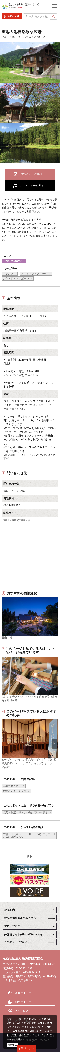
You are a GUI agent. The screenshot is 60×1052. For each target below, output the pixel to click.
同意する (12, 1044)
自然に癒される (12, 786)
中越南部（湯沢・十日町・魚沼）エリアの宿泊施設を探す (27, 835)
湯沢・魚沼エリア (13, 260)
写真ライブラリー (25, 993)
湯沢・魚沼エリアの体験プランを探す (25, 812)
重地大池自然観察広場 (17, 520)
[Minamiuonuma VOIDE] (30, 892)
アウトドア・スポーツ (34, 273)
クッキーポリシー (37, 1035)
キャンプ (8, 273)
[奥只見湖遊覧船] (30, 869)
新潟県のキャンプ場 (15, 791)
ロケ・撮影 (21, 1011)
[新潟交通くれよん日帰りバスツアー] (30, 881)
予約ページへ (26, 1048)
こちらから (31, 375)
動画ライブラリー (25, 1002)
